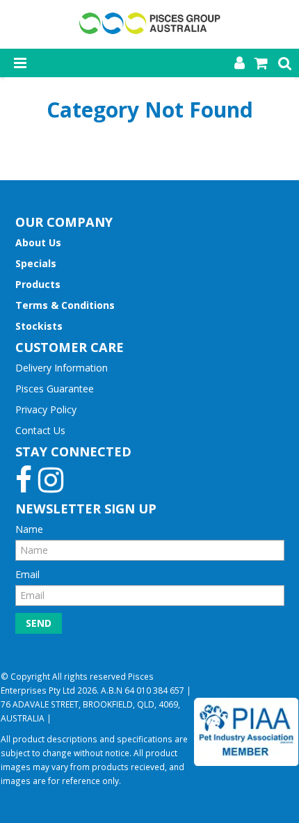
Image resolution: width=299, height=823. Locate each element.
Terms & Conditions (65, 305)
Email (27, 574)
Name (29, 529)
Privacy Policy (45, 409)
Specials (35, 263)
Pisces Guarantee (54, 388)
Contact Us (40, 430)
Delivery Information (61, 367)
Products (37, 284)
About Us (38, 242)
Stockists (39, 326)
